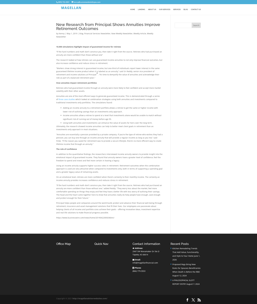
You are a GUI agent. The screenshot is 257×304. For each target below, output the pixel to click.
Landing (141, 9)
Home (132, 9)
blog (81, 33)
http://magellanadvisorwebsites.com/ (89, 298)
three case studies (66, 99)
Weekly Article (139, 33)
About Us (152, 9)
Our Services (164, 9)
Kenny (62, 33)
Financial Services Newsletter (97, 33)
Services (177, 9)
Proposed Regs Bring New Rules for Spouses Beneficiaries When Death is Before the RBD (186, 268)
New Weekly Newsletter (122, 33)
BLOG (186, 9)
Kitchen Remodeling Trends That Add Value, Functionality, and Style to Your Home (185, 252)
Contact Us (196, 9)
